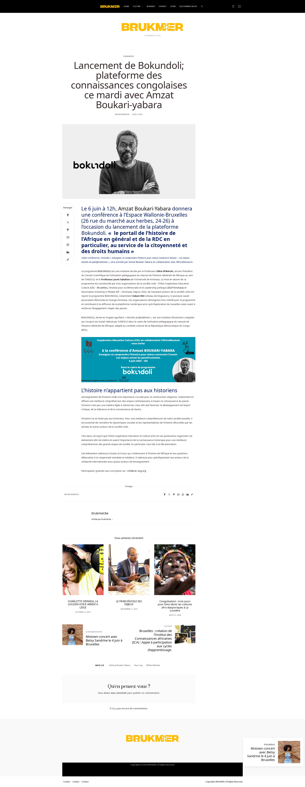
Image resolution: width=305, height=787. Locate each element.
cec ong (139, 665)
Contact (162, 6)
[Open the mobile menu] (239, 6)
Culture (136, 6)
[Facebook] (67, 215)
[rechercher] (202, 6)
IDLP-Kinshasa (175, 287)
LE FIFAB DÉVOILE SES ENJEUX (129, 603)
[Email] (67, 237)
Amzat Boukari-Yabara (144, 208)
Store (173, 6)
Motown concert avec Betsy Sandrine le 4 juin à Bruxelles (261, 754)
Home (126, 6)
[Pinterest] (67, 229)
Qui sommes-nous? (188, 6)
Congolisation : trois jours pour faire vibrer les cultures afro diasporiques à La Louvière (175, 606)
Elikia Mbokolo (153, 665)
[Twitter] (67, 222)
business (151, 6)
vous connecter (119, 692)
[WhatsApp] (67, 244)
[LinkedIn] (67, 252)
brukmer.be (124, 114)
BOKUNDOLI (105, 271)
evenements (128, 56)
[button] (69, 575)
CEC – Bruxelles (99, 287)
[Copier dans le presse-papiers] (67, 259)
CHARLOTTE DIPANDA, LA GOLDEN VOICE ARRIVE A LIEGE (83, 604)
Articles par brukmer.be (102, 519)
